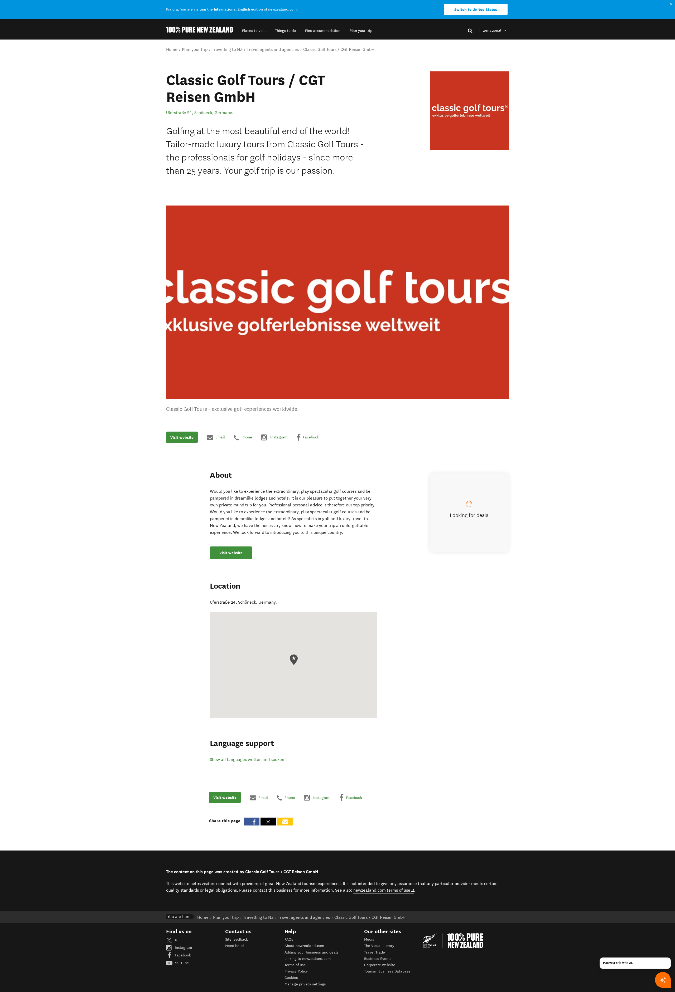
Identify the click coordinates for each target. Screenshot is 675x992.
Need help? (234, 946)
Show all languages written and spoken (247, 759)
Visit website (182, 437)
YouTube (181, 963)
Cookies (291, 977)
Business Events (378, 958)
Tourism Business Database (387, 971)
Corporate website (379, 965)
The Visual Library (379, 946)
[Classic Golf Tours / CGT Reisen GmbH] (469, 110)
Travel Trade (374, 952)
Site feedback (236, 939)
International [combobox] (490, 30)
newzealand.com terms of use (383, 890)
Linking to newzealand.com (308, 958)
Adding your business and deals (312, 952)
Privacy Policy (296, 971)
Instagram (183, 947)
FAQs (289, 939)
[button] (254, 30)
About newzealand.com (304, 946)
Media (369, 939)
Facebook (182, 955)
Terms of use (295, 965)
